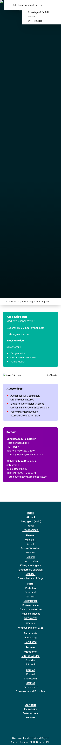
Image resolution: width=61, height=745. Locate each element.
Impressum (30, 678)
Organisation (31, 600)
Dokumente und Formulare (30, 691)
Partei (30, 583)
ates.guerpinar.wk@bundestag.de (28, 476)
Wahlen (30, 623)
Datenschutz (30, 687)
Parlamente (13, 301)
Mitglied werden (30, 655)
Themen (30, 535)
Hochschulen (30, 561)
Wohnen (30, 552)
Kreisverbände (30, 605)
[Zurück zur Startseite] (4, 301)
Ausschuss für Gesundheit (25, 395)
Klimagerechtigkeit (30, 565)
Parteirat (30, 596)
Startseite (30, 704)
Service (30, 669)
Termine (30, 647)
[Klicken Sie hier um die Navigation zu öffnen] (56, 5)
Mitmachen (30, 651)
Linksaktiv (30, 664)
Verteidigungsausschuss (24, 411)
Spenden (30, 660)
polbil (30, 512)
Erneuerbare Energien (30, 569)
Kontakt (30, 674)
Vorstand (31, 592)
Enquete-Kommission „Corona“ (27, 403)
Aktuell (30, 517)
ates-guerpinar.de (19, 334)
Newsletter (30, 617)
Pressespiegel (35, 20)
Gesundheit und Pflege (30, 578)
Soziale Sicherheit (30, 548)
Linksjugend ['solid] (38, 12)
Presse (31, 16)
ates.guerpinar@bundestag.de (26, 454)
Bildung (31, 556)
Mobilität (30, 573)
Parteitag (30, 588)
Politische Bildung (30, 613)
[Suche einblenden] (47, 5)
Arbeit (30, 544)
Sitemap (30, 682)
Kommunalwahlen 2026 (30, 627)
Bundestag (27, 301)
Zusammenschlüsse (31, 609)
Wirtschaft (30, 539)
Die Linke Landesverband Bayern (25, 5)
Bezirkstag (31, 641)
